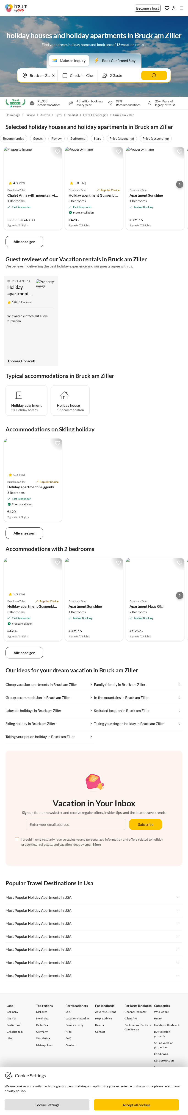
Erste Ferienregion (95, 115)
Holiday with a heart (166, 1025)
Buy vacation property (162, 1034)
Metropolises (44, 1045)
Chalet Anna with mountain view (33, 195)
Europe (30, 115)
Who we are (161, 1011)
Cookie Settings (47, 1105)
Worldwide (43, 1038)
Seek (68, 1011)
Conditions (161, 1054)
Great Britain (15, 1031)
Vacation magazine (77, 1018)
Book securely (74, 1025)
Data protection (164, 1060)
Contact (70, 1045)
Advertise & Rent (105, 1011)
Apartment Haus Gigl (146, 606)
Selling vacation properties (163, 1045)
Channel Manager (135, 1011)
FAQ (68, 1038)
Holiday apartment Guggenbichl (94, 195)
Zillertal (72, 115)
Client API (130, 1018)
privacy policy (15, 1091)
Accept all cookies (136, 1105)
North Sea (42, 1018)
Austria (45, 115)
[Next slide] (179, 184)
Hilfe (69, 1031)
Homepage (13, 115)
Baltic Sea (42, 1025)
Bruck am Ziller (123, 115)
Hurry (158, 1018)
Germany (12, 1011)
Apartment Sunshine (146, 195)
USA (9, 1038)
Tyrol (58, 115)
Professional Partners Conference (137, 1027)
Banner (99, 1025)
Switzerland (14, 1025)
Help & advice (103, 1018)
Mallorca (41, 1011)
